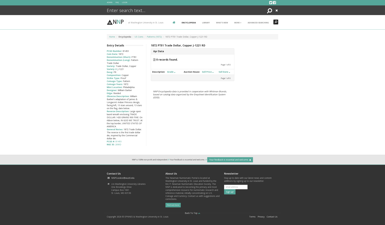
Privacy (261, 216)
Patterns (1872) (154, 36)
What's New (222, 22)
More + (237, 22)
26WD (118, 144)
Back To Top (191, 213)
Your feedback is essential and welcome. (229, 159)
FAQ (117, 2)
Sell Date (224, 71)
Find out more (173, 205)
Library (206, 22)
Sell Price (207, 71)
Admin (109, 2)
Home (112, 36)
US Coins (139, 36)
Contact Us (272, 216)
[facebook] (274, 2)
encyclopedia (189, 22)
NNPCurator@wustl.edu (122, 177)
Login (124, 2)
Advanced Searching (258, 22)
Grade (170, 71)
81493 (119, 141)
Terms (252, 216)
